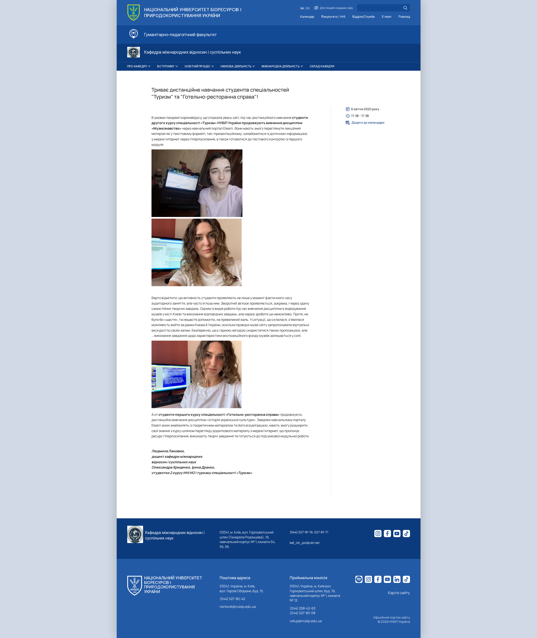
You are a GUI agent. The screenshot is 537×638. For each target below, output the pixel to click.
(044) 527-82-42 (232, 598)
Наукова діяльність (236, 66)
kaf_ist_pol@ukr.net (305, 542)
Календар (307, 16)
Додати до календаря (368, 123)
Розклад (404, 16)
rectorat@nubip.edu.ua (238, 606)
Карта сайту (399, 593)
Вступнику (165, 66)
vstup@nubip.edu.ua (306, 621)
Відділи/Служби (363, 16)
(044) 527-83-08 (302, 613)
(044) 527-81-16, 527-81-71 (309, 532)
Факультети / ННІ (333, 16)
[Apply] (405, 7)
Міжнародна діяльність (280, 66)
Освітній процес (198, 66)
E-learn (386, 16)
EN (308, 8)
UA (302, 8)
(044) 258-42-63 (302, 608)
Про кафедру (137, 66)
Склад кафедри (322, 66)
